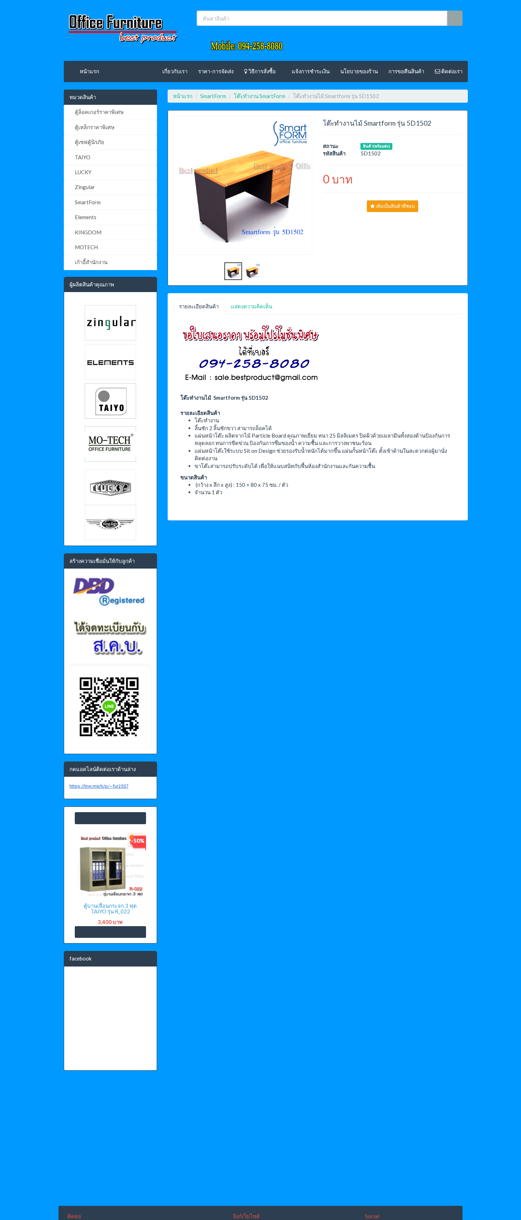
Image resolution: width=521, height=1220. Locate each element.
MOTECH (86, 247)
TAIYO (82, 157)
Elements (85, 217)
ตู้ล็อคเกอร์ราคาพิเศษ (99, 112)
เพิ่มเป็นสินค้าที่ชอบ (395, 206)
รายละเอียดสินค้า (199, 306)
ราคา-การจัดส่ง (216, 71)
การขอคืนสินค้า (406, 71)
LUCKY (82, 172)
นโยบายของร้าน (359, 71)
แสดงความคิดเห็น (251, 306)
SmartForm (87, 202)
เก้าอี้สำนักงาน (90, 262)
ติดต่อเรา (451, 71)
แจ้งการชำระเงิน (310, 71)
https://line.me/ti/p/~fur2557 (98, 786)
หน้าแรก (89, 71)
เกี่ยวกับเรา (174, 71)
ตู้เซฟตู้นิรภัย (89, 142)
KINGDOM (87, 232)
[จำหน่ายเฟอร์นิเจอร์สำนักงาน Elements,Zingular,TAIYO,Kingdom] (122, 26)
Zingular (84, 187)
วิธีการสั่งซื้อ (261, 71)
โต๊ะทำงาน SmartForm (259, 96)
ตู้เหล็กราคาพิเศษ (94, 127)
